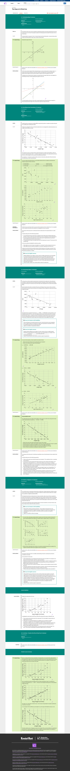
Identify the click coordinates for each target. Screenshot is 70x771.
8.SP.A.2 (23, 114)
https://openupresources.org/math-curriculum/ (19, 751)
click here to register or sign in (42, 67)
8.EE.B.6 (23, 22)
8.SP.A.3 (23, 116)
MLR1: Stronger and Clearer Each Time (42, 484)
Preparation (15, 13)
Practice (26, 13)
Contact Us (46, 0)
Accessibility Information (37, 748)
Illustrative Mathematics (35, 753)
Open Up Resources (42, 756)
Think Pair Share (38, 22)
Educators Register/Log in (61, 0)
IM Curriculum (36, 0)
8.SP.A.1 (23, 112)
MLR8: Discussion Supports (40, 112)
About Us (41, 0)
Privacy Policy (31, 748)
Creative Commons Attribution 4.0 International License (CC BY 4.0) (33, 751)
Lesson (21, 13)
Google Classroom (53, 0)
